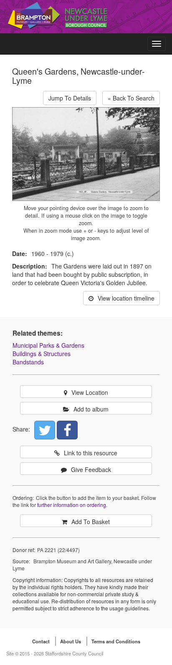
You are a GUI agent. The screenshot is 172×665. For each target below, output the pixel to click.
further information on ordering (71, 504)
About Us (70, 641)
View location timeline (126, 298)
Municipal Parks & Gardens (48, 345)
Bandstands (28, 362)
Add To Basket (90, 521)
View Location (89, 392)
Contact (41, 641)
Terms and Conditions (115, 641)
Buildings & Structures (42, 353)
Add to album (91, 409)
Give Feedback (91, 469)
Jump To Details (69, 98)
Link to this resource (90, 453)
